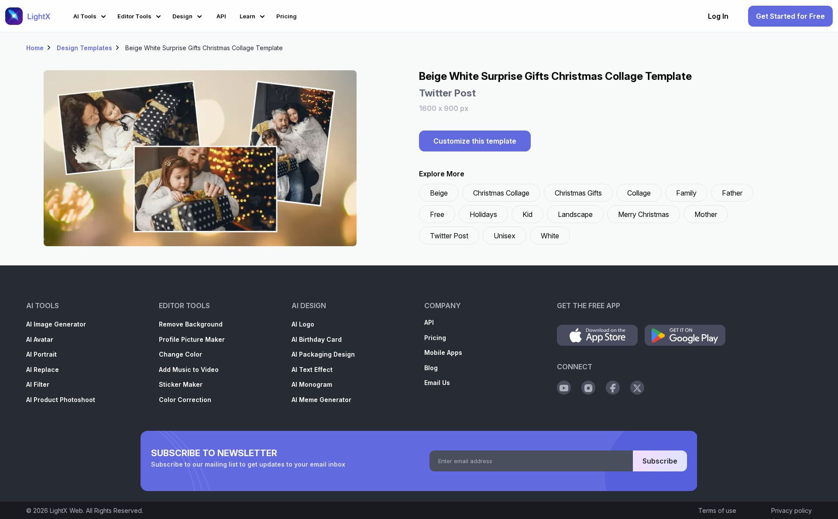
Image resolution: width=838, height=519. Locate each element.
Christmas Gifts (578, 193)
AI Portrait (41, 354)
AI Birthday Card (317, 339)
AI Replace (42, 369)
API (429, 322)
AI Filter (37, 384)
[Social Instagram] (588, 388)
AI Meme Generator (321, 399)
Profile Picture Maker (192, 339)
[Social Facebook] (613, 388)
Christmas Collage (501, 193)
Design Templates (84, 48)
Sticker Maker (181, 384)
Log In (718, 16)
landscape (575, 214)
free (437, 214)
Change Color (180, 354)
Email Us (437, 382)
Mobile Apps (443, 352)
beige (439, 193)
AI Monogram (312, 384)
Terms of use (717, 510)
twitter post (449, 235)
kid (527, 214)
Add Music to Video (189, 369)
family (686, 193)
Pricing (435, 337)
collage (639, 193)
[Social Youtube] (564, 388)
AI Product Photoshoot (60, 399)
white (550, 235)
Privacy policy (791, 510)
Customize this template (474, 141)
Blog (431, 367)
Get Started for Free (790, 16)
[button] (91, 15)
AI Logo (303, 324)
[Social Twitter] (637, 388)
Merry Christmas (643, 214)
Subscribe (659, 461)
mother (705, 214)
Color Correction (185, 399)
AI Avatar (39, 339)
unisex (504, 235)
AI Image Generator (56, 324)
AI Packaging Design (323, 354)
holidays (483, 214)
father (732, 193)
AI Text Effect (312, 369)
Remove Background (191, 324)
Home (35, 48)
